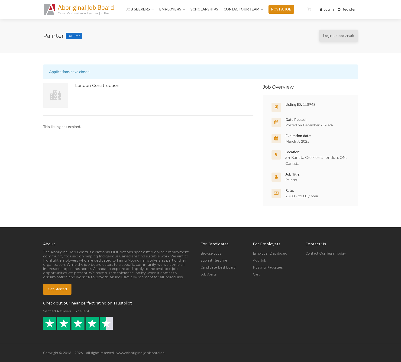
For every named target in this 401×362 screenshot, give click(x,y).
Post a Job (281, 9)
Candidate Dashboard (218, 267)
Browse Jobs (210, 253)
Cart (256, 274)
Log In (328, 9)
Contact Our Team (241, 9)
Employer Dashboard (270, 253)
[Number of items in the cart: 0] (309, 9)
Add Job (259, 260)
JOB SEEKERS (138, 9)
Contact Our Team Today (325, 253)
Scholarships (204, 9)
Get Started (57, 289)
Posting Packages (268, 267)
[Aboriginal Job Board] (50, 15)
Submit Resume (213, 260)
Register (348, 9)
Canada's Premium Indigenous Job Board (85, 13)
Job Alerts (208, 274)
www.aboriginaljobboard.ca (140, 353)
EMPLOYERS (170, 9)
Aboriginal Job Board (86, 7)
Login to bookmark (338, 36)
